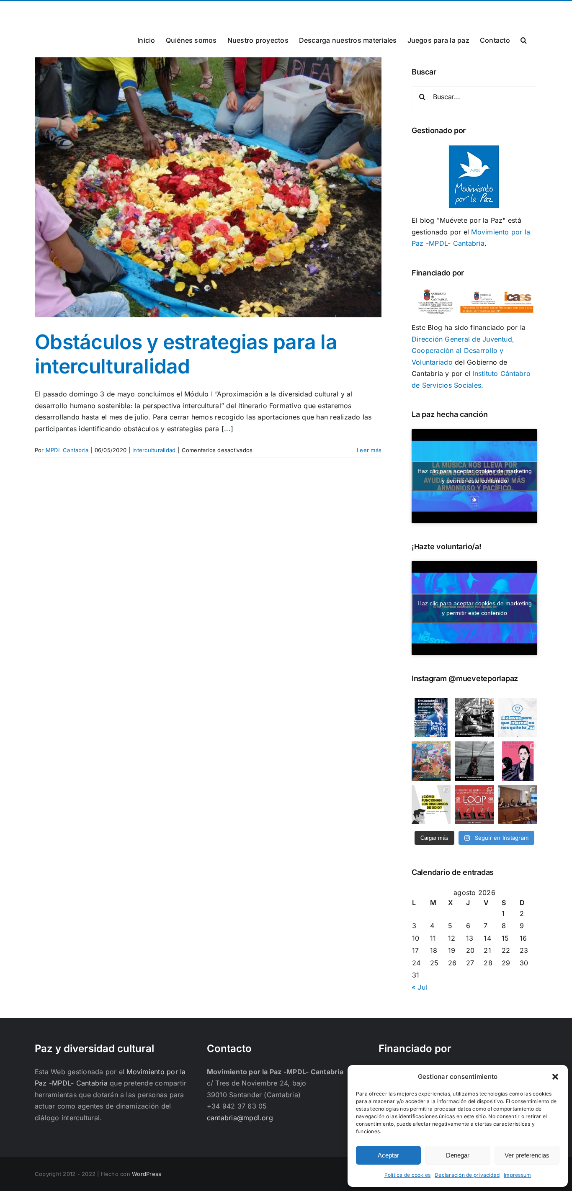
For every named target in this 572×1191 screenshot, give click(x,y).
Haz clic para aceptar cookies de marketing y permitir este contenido (474, 476)
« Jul (419, 987)
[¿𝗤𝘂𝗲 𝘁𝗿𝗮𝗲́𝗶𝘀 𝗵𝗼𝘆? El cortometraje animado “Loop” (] (474, 804)
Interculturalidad (153, 450)
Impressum (517, 1175)
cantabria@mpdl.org (138, 11)
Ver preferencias (527, 1155)
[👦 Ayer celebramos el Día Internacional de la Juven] (431, 760)
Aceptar (388, 1155)
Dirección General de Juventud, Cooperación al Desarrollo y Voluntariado (463, 350)
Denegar (457, 1155)
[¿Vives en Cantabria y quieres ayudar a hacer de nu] (431, 717)
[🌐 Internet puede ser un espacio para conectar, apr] (517, 717)
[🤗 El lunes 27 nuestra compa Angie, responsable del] (517, 804)
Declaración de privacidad (467, 1175)
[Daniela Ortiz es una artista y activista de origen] (517, 760)
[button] (555, 1077)
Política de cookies (407, 1175)
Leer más (369, 450)
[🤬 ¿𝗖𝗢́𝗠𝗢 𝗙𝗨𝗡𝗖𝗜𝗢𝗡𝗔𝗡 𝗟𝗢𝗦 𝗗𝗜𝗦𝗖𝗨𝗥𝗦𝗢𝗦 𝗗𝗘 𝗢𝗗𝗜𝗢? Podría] (431, 804)
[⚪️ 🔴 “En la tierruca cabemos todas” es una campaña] (474, 717)
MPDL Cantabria (67, 450)
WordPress (146, 1173)
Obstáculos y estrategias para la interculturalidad (186, 353)
